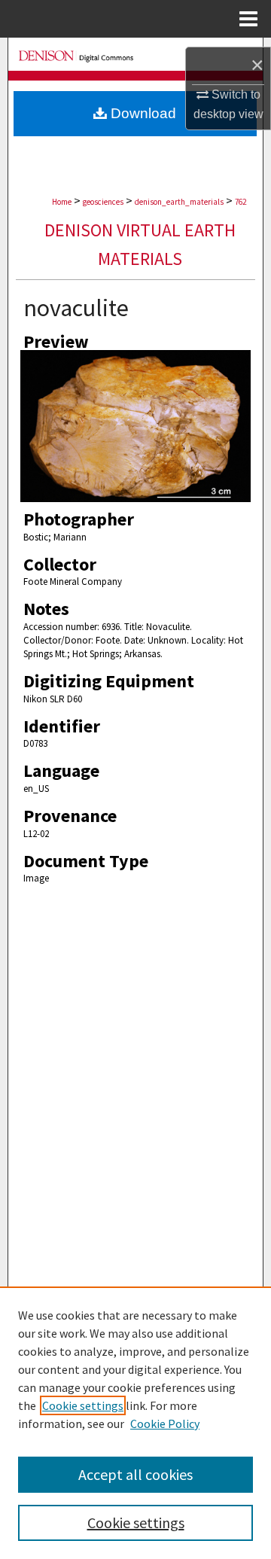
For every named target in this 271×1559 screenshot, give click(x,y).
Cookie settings (82, 1405)
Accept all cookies (135, 1474)
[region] (135, 1422)
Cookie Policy (164, 1423)
